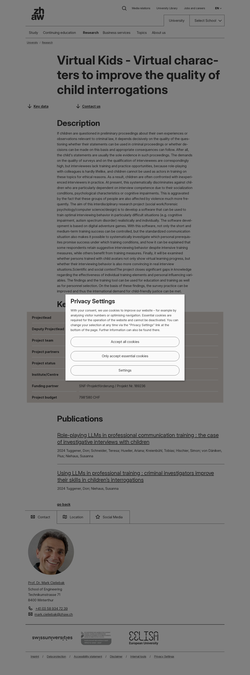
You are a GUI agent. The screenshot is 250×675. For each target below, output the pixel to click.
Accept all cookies (125, 342)
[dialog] (125, 337)
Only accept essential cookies (125, 356)
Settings (125, 370)
